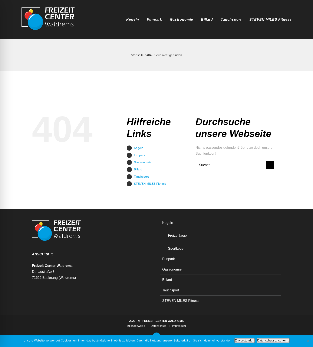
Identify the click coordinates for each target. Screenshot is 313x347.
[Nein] (308, 341)
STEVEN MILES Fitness (150, 183)
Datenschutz (158, 325)
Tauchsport (141, 176)
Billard (138, 169)
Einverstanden (244, 340)
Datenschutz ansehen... (273, 340)
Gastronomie (142, 162)
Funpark (139, 155)
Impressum (179, 325)
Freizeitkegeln (179, 235)
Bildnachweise (136, 325)
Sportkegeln (177, 248)
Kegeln (138, 148)
